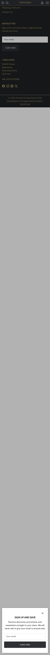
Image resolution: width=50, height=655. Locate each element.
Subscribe (25, 645)
